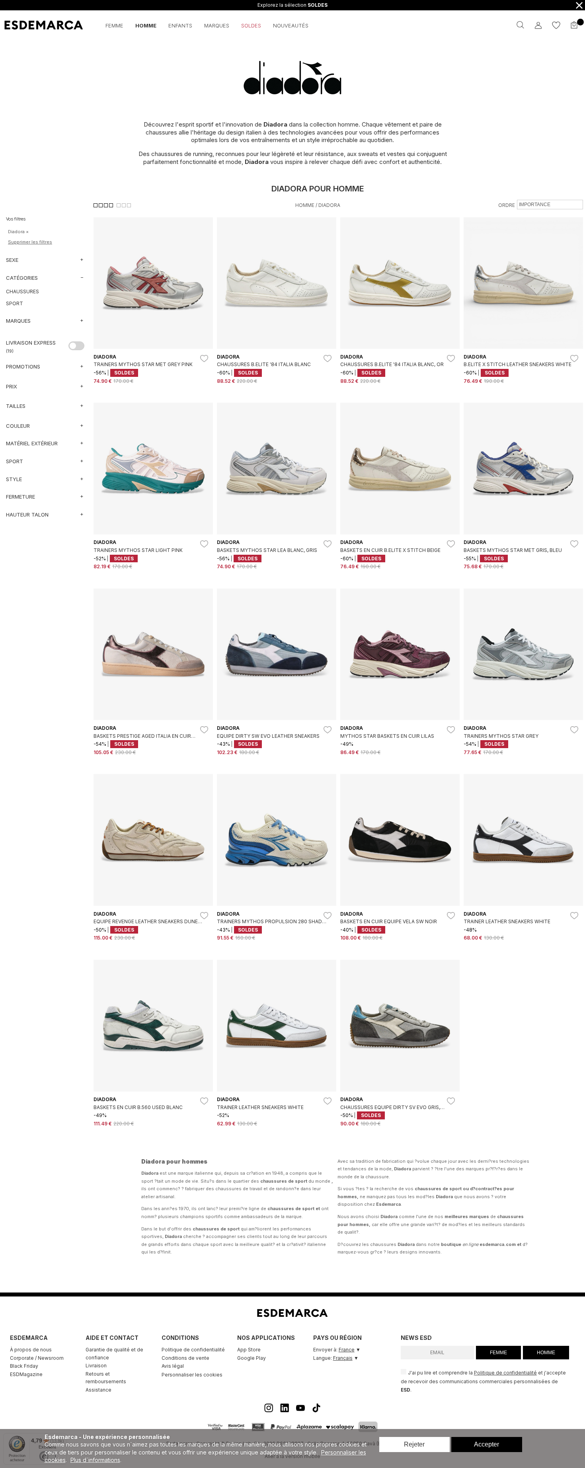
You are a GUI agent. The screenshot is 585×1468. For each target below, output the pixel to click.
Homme (304, 205)
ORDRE (506, 205)
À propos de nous (31, 1350)
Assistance (98, 1390)
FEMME (498, 1352)
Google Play (251, 1358)
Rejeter (414, 1444)
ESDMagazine (26, 1374)
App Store (249, 1350)
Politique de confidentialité (193, 1350)
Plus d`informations (95, 1459)
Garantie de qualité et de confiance (114, 1354)
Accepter (486, 1444)
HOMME (546, 1352)
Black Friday (24, 1366)
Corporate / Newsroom (37, 1358)
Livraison (96, 1366)
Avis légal (173, 1366)
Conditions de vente (185, 1358)
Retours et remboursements (106, 1378)
